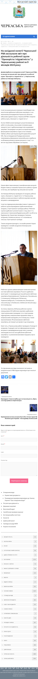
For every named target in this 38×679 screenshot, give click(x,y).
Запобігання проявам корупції (13, 512)
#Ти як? (6, 546)
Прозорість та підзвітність (14, 43)
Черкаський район (9, 658)
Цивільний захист (9, 521)
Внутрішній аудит (9, 509)
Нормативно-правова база (11, 613)
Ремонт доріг (7, 631)
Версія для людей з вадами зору (27, 2)
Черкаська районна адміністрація (19, 11)
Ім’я (2, 436)
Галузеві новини (8, 591)
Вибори (6, 577)
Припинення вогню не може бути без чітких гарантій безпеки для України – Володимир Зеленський (19, 417)
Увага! (5, 640)
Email (3, 444)
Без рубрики (7, 559)
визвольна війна (8, 586)
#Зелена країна (8, 541)
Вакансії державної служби (11, 568)
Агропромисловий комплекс (12, 550)
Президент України (9, 622)
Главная (4, 43)
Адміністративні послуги (10, 555)
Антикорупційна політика (11, 515)
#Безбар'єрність (8, 537)
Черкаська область (9, 654)
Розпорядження (8, 636)
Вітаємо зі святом (9, 564)
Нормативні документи (12, 495)
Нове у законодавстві (9, 604)
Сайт (2, 452)
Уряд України (7, 645)
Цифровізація (7, 649)
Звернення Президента (10, 600)
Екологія (6, 518)
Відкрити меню (9, 36)
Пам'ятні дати (7, 618)
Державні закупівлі (9, 506)
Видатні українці (8, 582)
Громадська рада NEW (10, 524)
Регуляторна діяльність (11, 503)
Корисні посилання (9, 526)
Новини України (8, 609)
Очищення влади (8, 492)
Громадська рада (8, 595)
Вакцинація (7, 573)
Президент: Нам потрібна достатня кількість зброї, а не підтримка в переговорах (19, 399)
